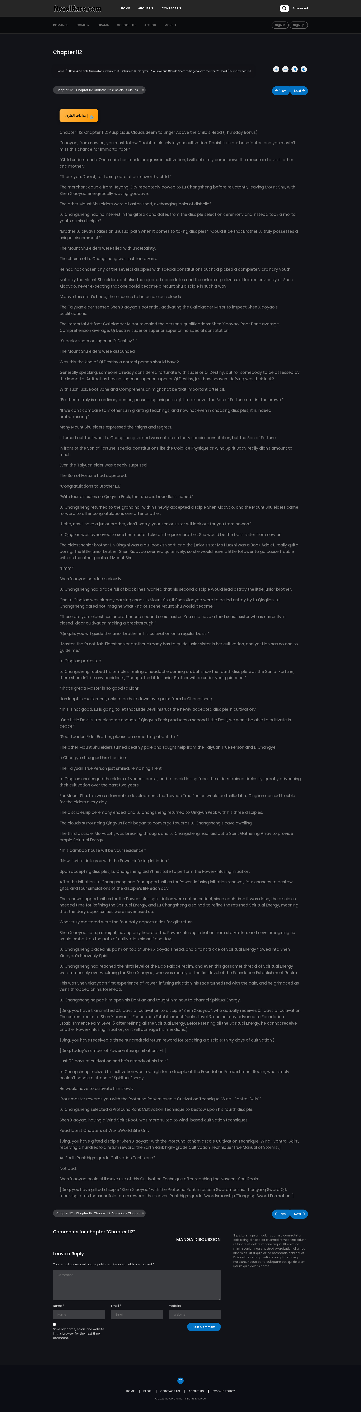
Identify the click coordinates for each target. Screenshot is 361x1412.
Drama (103, 25)
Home (60, 71)
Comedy (82, 25)
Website (175, 1306)
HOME (125, 8)
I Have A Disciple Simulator (85, 71)
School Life (126, 25)
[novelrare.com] (77, 8)
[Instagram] (180, 1381)
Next (297, 90)
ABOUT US (145, 8)
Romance (60, 25)
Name (57, 1306)
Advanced (300, 8)
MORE (168, 25)
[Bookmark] (294, 69)
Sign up (298, 25)
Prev (282, 90)
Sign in (280, 25)
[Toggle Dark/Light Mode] (304, 69)
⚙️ (79, 116)
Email (115, 1306)
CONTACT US (171, 8)
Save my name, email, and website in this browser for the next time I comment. (78, 1333)
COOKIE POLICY (223, 1391)
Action (150, 25)
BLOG (147, 1391)
